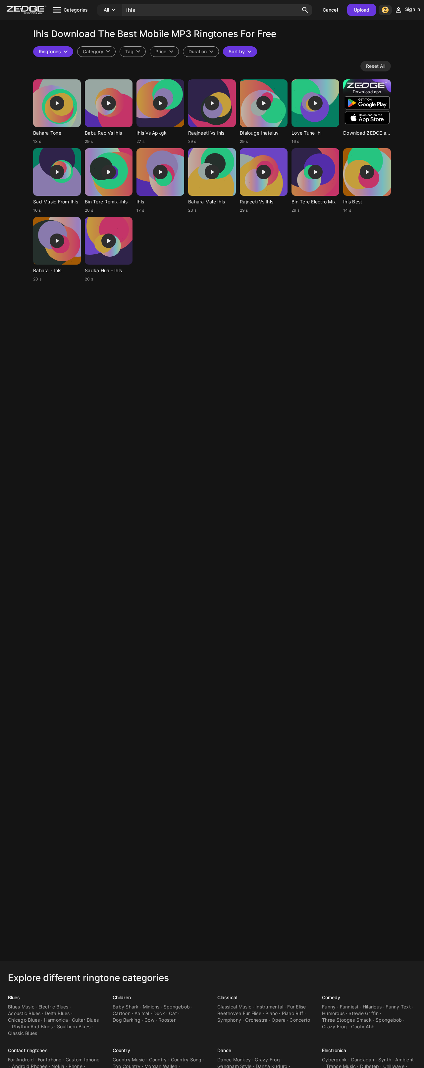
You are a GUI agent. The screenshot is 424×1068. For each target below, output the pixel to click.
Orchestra (256, 1020)
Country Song (186, 1059)
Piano (271, 1013)
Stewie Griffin (363, 1013)
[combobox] (133, 51)
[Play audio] (57, 103)
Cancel (330, 10)
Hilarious (372, 1006)
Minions (151, 1006)
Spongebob (177, 1006)
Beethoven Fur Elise (239, 1013)
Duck (159, 1013)
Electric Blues (53, 1006)
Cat (173, 1013)
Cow (149, 1020)
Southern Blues (74, 1026)
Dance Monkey (234, 1059)
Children (122, 997)
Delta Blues (57, 1013)
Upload (362, 10)
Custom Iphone (82, 1059)
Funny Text (398, 1006)
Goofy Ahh (362, 1026)
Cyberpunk (334, 1059)
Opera (279, 1020)
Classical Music (234, 1006)
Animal (141, 1013)
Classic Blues (22, 1033)
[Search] (305, 10)
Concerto (300, 1020)
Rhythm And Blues (32, 1026)
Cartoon (122, 1013)
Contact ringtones (28, 1050)
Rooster (167, 1020)
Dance (224, 1050)
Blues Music (21, 1006)
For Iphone (50, 1059)
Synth (384, 1059)
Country (121, 1050)
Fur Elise (296, 1006)
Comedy (331, 997)
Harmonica (56, 1020)
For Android (21, 1059)
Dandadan (362, 1059)
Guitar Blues (85, 1020)
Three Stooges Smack (347, 1020)
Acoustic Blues (24, 1013)
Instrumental (269, 1006)
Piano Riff (292, 1013)
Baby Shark (126, 1006)
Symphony (229, 1020)
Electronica (334, 1050)
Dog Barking (126, 1020)
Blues (14, 997)
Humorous (333, 1013)
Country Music (129, 1059)
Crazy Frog (334, 1026)
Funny (329, 1006)
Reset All (375, 66)
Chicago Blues (24, 1020)
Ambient (404, 1059)
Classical (227, 997)
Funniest (349, 1006)
